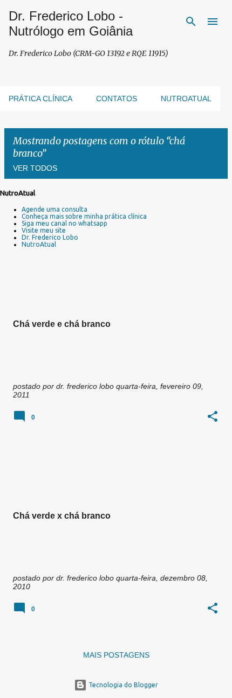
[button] (212, 417)
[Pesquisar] (191, 21)
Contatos (116, 98)
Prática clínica (40, 98)
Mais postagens (116, 655)
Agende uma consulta (54, 209)
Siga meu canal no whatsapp (64, 223)
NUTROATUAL (186, 98)
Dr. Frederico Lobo (50, 237)
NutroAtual (39, 244)
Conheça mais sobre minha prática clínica (84, 216)
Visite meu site (44, 230)
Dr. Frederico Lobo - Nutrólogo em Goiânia (71, 23)
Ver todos (35, 168)
